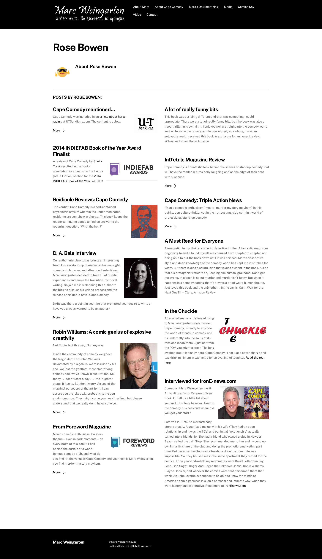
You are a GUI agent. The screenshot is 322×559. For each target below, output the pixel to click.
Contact (151, 14)
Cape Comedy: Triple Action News (203, 200)
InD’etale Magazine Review (195, 160)
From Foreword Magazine (82, 427)
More (56, 130)
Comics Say (246, 7)
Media (228, 7)
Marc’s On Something (203, 7)
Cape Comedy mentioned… (84, 109)
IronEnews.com (235, 485)
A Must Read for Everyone (194, 241)
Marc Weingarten (120, 541)
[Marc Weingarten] (90, 22)
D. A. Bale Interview (74, 253)
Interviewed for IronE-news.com (200, 381)
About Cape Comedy (169, 7)
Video (137, 14)
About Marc (141, 7)
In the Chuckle (181, 311)
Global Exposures (141, 546)
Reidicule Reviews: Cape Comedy (90, 199)
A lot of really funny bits (191, 109)
